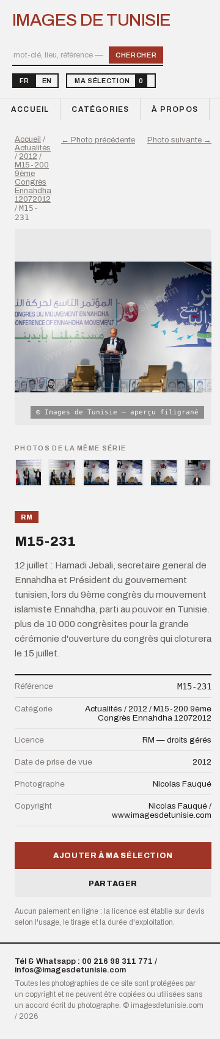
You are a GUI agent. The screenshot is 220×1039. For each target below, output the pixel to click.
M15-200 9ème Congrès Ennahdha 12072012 (33, 182)
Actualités (33, 148)
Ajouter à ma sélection (113, 855)
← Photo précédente (98, 140)
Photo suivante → (179, 140)
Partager (113, 883)
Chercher (136, 55)
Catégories (100, 109)
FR (24, 80)
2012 (28, 156)
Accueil (30, 109)
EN (46, 80)
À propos (175, 109)
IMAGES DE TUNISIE (91, 20)
